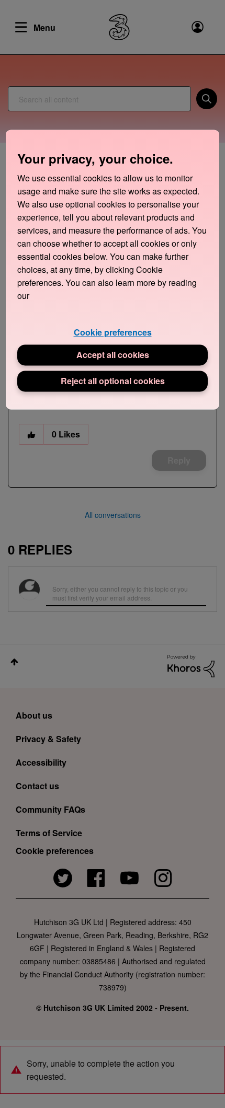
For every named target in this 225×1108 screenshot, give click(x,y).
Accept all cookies (112, 355)
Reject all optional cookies (113, 381)
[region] (113, 269)
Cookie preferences (113, 332)
